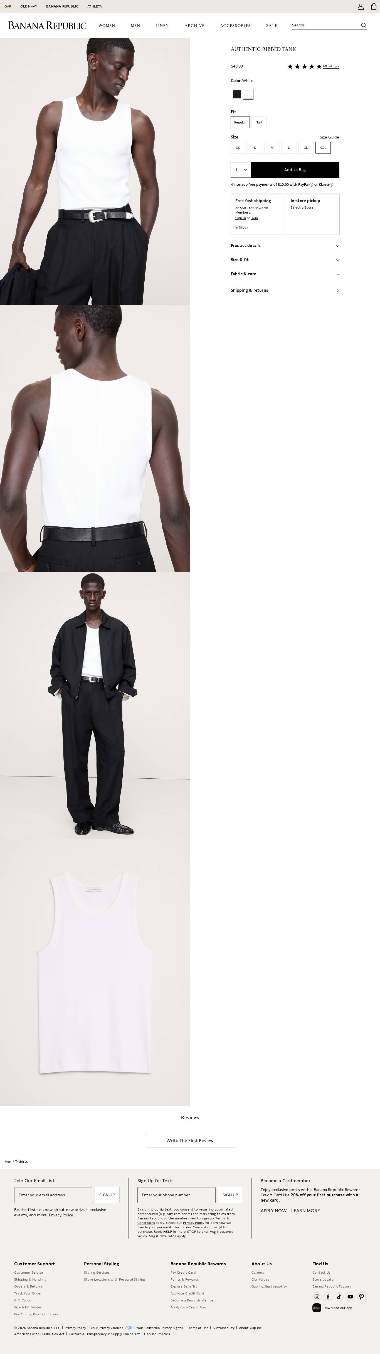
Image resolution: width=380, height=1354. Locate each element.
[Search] (364, 25)
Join (254, 218)
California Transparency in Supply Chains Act (104, 1334)
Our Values (260, 1279)
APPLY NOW (274, 1210)
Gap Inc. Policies (157, 1334)
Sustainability (224, 1328)
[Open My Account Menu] (360, 6)
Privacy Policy (193, 1223)
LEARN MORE (305, 1210)
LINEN (162, 26)
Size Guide (329, 137)
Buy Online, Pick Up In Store (36, 1314)
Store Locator (323, 1279)
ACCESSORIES (235, 26)
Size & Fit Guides (28, 1307)
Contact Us (321, 1272)
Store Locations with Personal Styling (114, 1279)
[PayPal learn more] (311, 184)
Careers (257, 1272)
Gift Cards (22, 1300)
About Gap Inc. (251, 1328)
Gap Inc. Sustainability (269, 1286)
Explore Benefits (184, 1286)
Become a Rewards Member (193, 1300)
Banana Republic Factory (331, 1286)
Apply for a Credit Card (189, 1307)
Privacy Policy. (61, 1215)
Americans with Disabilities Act (39, 1334)
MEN (135, 26)
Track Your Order (28, 1293)
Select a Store (302, 207)
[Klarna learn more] (331, 184)
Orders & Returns (28, 1286)
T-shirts (21, 1162)
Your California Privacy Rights (159, 1328)
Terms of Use (197, 1328)
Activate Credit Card (187, 1293)
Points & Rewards (185, 1279)
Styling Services (97, 1272)
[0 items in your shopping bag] (373, 6)
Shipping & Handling (30, 1279)
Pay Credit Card (183, 1272)
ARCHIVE (195, 26)
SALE (272, 26)
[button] (95, 572)
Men (7, 1162)
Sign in (240, 218)
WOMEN (106, 26)
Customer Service (28, 1272)
